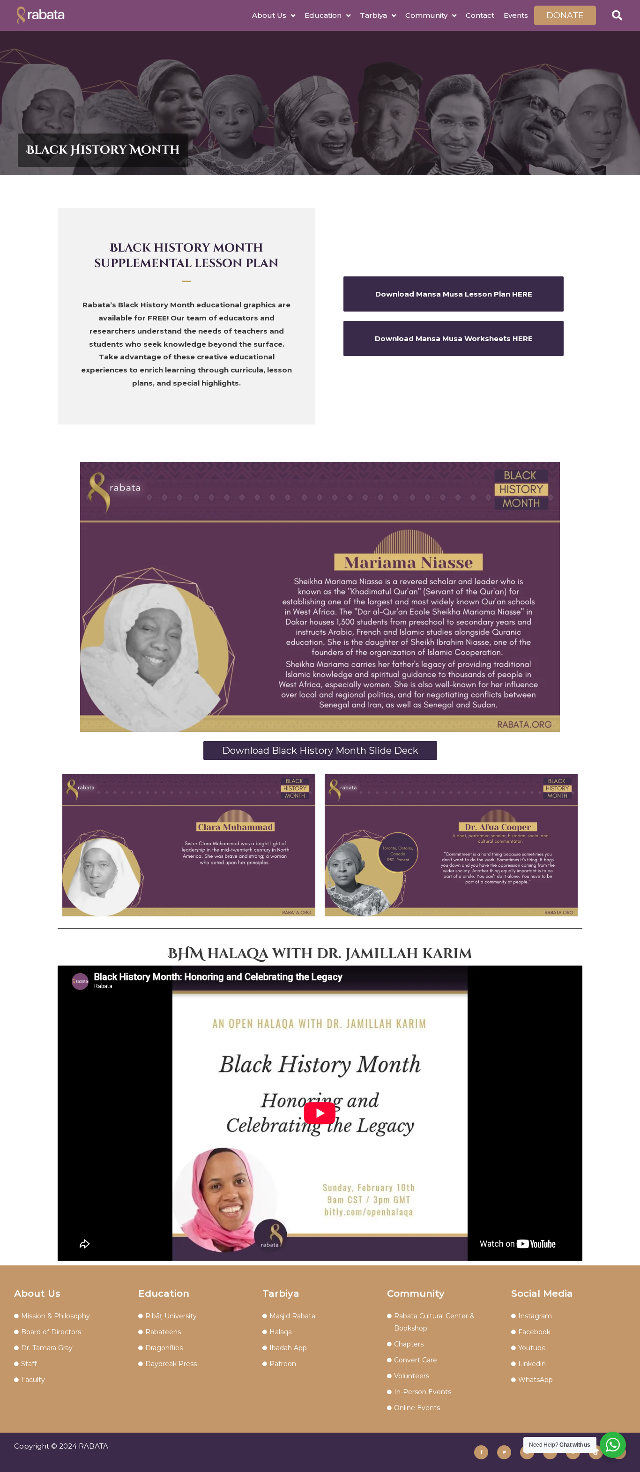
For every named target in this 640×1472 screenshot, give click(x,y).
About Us (269, 15)
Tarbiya (373, 15)
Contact (480, 15)
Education (323, 15)
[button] (617, 15)
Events (516, 15)
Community (426, 15)
